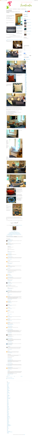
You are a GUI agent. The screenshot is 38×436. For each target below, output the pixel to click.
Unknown (8, 307)
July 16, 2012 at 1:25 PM (10, 241)
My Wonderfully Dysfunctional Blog (10, 324)
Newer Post (7, 376)
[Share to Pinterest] (16, 236)
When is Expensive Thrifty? (29, 25)
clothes (7, 389)
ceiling (7, 386)
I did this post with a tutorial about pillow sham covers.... (11, 59)
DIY (7, 393)
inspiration (8, 409)
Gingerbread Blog (18, 234)
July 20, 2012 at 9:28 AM (10, 341)
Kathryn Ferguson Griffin (10, 329)
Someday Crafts (18, 232)
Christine (8, 346)
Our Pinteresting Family (10, 326)
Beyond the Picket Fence (13, 233)
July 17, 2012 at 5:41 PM (10, 275)
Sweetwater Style (25, 14)
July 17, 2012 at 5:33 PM (10, 272)
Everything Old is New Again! (26, 94)
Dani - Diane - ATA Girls (10, 338)
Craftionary (8, 234)
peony (7, 415)
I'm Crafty (10, 234)
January (25, 99)
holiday (7, 407)
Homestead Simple (10, 233)
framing (7, 400)
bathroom (8, 384)
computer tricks (8, 390)
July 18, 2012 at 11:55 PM (10, 299)
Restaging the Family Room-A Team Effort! (26, 74)
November (25, 69)
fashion (7, 397)
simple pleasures (8, 424)
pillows (7, 417)
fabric (7, 396)
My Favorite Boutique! (26, 84)
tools (7, 429)
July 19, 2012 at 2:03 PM (10, 332)
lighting (7, 412)
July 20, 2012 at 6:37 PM (10, 349)
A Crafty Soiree (19, 233)
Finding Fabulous (12, 234)
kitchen (7, 410)
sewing (7, 423)
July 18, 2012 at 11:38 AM (10, 283)
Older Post (21, 376)
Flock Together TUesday (14, 230)
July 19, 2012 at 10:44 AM (10, 320)
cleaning (8, 387)
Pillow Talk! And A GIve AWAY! (26, 91)
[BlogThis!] (14, 236)
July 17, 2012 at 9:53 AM (10, 263)
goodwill (8, 406)
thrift (7, 426)
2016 (24, 65)
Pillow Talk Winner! (25, 85)
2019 (24, 63)
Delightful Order (16, 233)
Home (14, 376)
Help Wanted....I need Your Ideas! (26, 77)
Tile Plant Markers (25, 80)
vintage (7, 432)
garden (7, 403)
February (25, 98)
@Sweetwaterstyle (28, 59)
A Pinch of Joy (20, 234)
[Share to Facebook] (15, 236)
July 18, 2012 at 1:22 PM (10, 294)
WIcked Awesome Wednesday (12, 232)
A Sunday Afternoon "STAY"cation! (26, 87)
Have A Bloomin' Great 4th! (26, 93)
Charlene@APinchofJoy (10, 367)
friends (7, 401)
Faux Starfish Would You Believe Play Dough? (26, 89)
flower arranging (8, 398)
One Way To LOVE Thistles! (26, 79)
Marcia (8, 304)
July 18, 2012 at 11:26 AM (10, 280)
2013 (24, 67)
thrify (7, 427)
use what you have (8, 431)
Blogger (24, 434)
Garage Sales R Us (9, 290)
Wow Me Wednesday (15, 232)
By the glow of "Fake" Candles (26, 75)
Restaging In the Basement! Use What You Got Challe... (26, 82)
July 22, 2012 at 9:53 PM (10, 365)
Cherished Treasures (15, 234)
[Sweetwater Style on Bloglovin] (26, 57)
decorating (8, 392)
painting (8, 414)
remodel (8, 421)
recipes (7, 420)
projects (8, 418)
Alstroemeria (8, 383)
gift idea (8, 404)
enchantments (8, 395)
